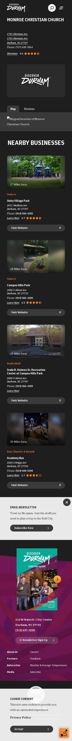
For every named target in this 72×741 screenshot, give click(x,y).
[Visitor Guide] (37, 579)
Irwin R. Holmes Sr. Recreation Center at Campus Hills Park (26, 371)
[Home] (16, 7)
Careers (34, 652)
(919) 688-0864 (24, 47)
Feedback (35, 658)
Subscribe (35, 672)
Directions (12, 53)
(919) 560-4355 (24, 213)
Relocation (13, 665)
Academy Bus (15, 458)
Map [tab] (13, 109)
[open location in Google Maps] (36, 121)
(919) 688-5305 (24, 470)
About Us (12, 652)
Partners (12, 658)
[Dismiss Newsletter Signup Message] (67, 502)
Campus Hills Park (18, 285)
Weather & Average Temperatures (48, 665)
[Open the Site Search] (52, 8)
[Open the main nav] (61, 8)
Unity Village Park (18, 201)
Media (10, 672)
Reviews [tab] (29, 109)
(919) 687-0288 (25, 630)
